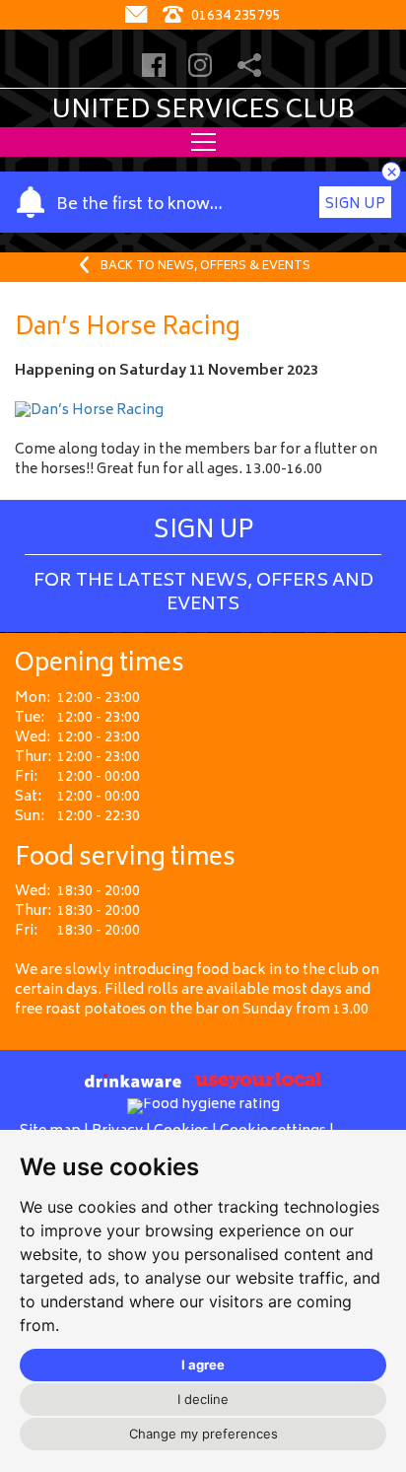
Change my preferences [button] (203, 1433)
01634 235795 (234, 16)
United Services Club (203, 111)
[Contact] (138, 16)
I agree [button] (203, 1364)
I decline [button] (203, 1399)
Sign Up (355, 204)
